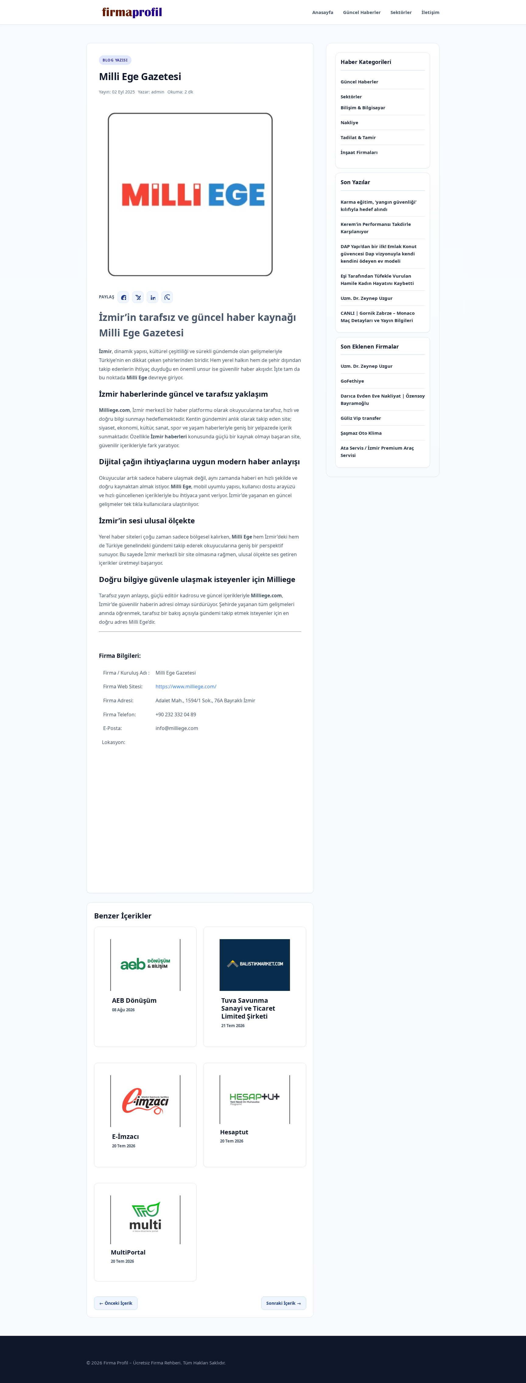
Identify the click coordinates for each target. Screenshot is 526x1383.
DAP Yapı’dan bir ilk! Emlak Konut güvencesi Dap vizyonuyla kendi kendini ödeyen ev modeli (379, 253)
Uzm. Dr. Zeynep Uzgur (367, 298)
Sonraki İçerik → (283, 1303)
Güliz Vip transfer (361, 418)
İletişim (431, 12)
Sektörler (401, 12)
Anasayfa (322, 12)
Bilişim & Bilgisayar (363, 107)
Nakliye (349, 122)
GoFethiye (352, 381)
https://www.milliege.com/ (186, 686)
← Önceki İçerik (115, 1303)
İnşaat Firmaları (359, 152)
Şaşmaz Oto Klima (361, 433)
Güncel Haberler (362, 12)
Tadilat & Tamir (358, 137)
